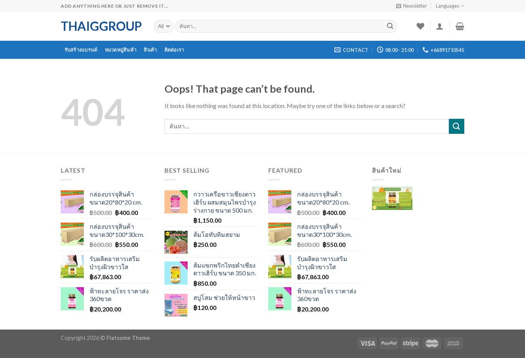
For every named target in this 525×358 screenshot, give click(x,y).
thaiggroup (101, 26)
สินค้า (150, 50)
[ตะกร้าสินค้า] (459, 26)
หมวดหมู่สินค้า (121, 50)
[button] (392, 203)
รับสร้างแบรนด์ (81, 50)
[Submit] (390, 26)
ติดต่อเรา (174, 50)
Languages (447, 6)
